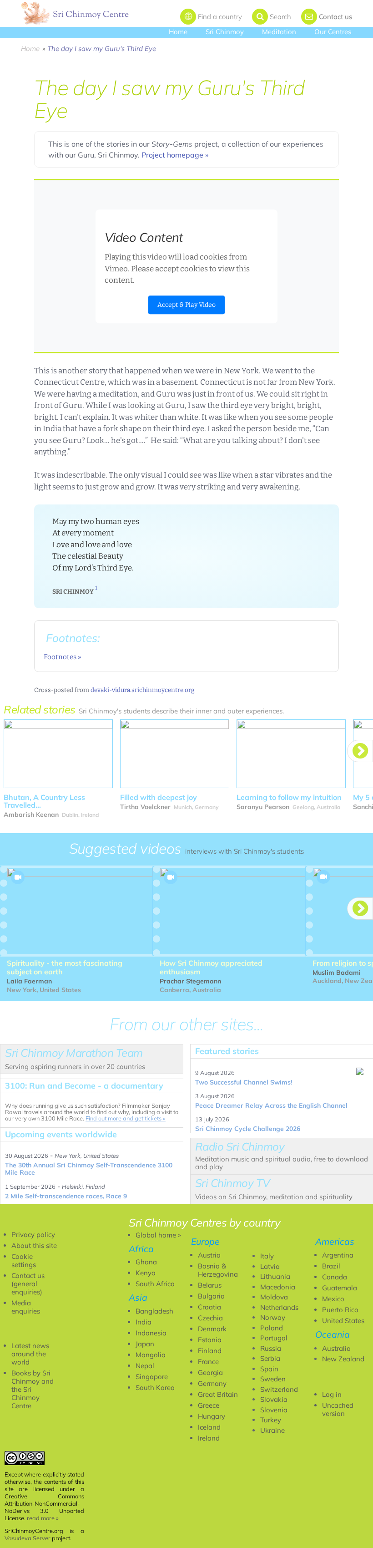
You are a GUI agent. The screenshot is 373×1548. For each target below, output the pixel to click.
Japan (145, 1343)
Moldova (274, 1297)
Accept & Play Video (186, 305)
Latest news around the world (30, 1353)
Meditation (279, 31)
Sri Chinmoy (225, 31)
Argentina (337, 1255)
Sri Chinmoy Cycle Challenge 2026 (247, 1129)
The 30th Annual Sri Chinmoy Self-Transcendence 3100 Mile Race (88, 1168)
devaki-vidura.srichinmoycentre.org (143, 690)
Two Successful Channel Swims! (243, 1082)
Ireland (209, 1438)
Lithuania (275, 1276)
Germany (212, 1383)
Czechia (210, 1318)
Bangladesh (154, 1311)
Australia (336, 1348)
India (143, 1322)
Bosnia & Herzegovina (218, 1270)
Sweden (273, 1379)
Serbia (270, 1358)
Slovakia (273, 1399)
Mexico (333, 1298)
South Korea (155, 1387)
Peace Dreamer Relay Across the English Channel (271, 1105)
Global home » (158, 1235)
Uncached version (337, 1409)
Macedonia (277, 1287)
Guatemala (339, 1287)
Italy (267, 1256)
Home (178, 31)
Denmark (212, 1328)
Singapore (152, 1376)
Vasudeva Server (27, 1538)
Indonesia (151, 1333)
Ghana (146, 1262)
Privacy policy (33, 1234)
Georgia (210, 1372)
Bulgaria (211, 1296)
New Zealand (343, 1358)
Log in (332, 1394)
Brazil (331, 1266)
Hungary (211, 1416)
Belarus (210, 1285)
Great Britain (218, 1394)
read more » (43, 1518)
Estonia (210, 1339)
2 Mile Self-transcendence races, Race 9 (66, 1196)
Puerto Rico (340, 1309)
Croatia (209, 1307)
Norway (272, 1317)
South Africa (155, 1283)
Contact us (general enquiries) (28, 1283)
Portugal (273, 1338)
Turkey (270, 1420)
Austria (209, 1255)
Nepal (145, 1365)
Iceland (209, 1427)
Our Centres (332, 31)
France (208, 1361)
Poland (271, 1328)
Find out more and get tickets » (126, 1118)
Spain (269, 1369)
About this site (34, 1245)
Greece (208, 1405)
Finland (210, 1350)
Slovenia (273, 1409)
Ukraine (272, 1430)
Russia (270, 1348)
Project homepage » (174, 154)
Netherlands (279, 1307)
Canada (334, 1277)
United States (343, 1320)
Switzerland (279, 1389)
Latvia (270, 1266)
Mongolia (151, 1354)
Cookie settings (23, 1260)
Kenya (146, 1272)
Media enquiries (25, 1306)
